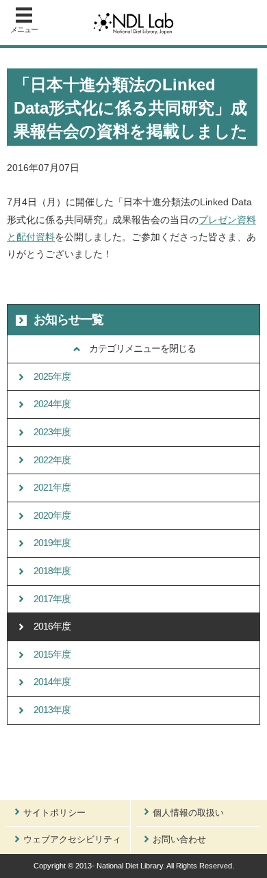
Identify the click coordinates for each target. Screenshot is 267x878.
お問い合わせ (179, 839)
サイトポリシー (54, 813)
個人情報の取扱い (188, 813)
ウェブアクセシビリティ (72, 839)
